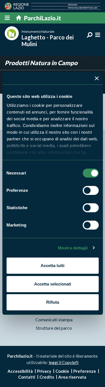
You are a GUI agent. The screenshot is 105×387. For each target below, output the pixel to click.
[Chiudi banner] (97, 78)
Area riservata (72, 376)
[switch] (91, 190)
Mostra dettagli (73, 248)
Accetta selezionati (52, 284)
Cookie (62, 371)
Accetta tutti (52, 265)
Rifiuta (52, 302)
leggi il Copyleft (64, 362)
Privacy (44, 371)
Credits (46, 376)
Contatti (26, 376)
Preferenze (84, 371)
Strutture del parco (54, 328)
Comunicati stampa (54, 319)
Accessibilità (20, 371)
